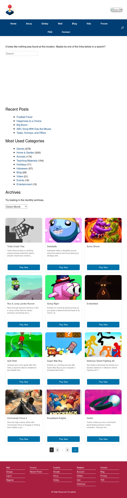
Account (80, 471)
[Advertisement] (63, 81)
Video (20, 176)
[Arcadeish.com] (9, 9)
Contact (66, 31)
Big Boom (22, 125)
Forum (104, 23)
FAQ (50, 31)
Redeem (80, 467)
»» (75, 449)
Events (20, 180)
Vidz (89, 23)
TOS (102, 479)
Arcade (56, 471)
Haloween (22, 168)
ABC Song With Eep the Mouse (34, 129)
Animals (21, 156)
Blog (74, 23)
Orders (80, 475)
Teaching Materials (27, 160)
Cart (79, 479)
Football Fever (25, 117)
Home (13, 23)
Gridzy (45, 23)
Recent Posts (36, 471)
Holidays (21, 164)
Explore (56, 467)
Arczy (29, 23)
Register (10, 479)
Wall (60, 23)
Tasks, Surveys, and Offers (31, 132)
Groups (9, 471)
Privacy (103, 475)
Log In (9, 475)
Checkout (81, 483)
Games (20, 148)
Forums (33, 467)
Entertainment (24, 184)
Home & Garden (25, 152)
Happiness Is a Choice (29, 121)
